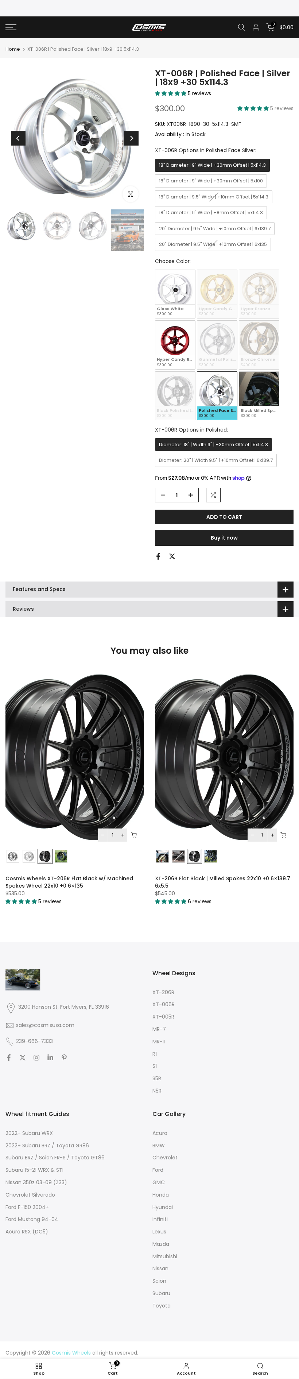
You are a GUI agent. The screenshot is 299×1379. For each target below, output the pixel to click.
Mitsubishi (164, 1256)
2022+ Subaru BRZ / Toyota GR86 (47, 1145)
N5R (157, 1090)
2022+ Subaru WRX (29, 1133)
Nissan (160, 1268)
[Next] (131, 138)
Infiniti (160, 1219)
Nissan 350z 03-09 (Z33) (36, 1182)
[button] (171, 93)
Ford (157, 1170)
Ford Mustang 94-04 (31, 1219)
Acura (159, 1133)
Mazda (160, 1244)
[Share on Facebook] (158, 556)
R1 (154, 1054)
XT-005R (163, 1016)
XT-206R (163, 992)
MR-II (158, 1041)
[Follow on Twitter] (22, 1057)
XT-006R (163, 1004)
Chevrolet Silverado (30, 1194)
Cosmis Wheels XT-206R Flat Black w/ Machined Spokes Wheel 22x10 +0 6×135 (69, 882)
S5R (156, 1078)
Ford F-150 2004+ (27, 1207)
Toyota (161, 1305)
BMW (158, 1145)
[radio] (212, 165)
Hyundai (162, 1207)
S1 (154, 1066)
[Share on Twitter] (172, 556)
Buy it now (224, 537)
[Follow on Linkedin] (50, 1057)
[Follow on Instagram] (36, 1057)
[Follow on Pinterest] (64, 1057)
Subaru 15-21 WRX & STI (34, 1170)
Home (12, 49)
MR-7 (159, 1029)
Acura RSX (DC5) (26, 1231)
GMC (158, 1182)
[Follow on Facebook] (8, 1057)
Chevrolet (165, 1157)
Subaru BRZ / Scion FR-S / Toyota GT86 (55, 1157)
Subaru (161, 1293)
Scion (159, 1281)
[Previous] (18, 138)
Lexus (159, 1231)
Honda (160, 1194)
